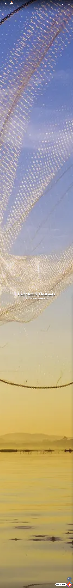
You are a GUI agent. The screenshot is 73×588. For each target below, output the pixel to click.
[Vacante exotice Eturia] (8, 2)
